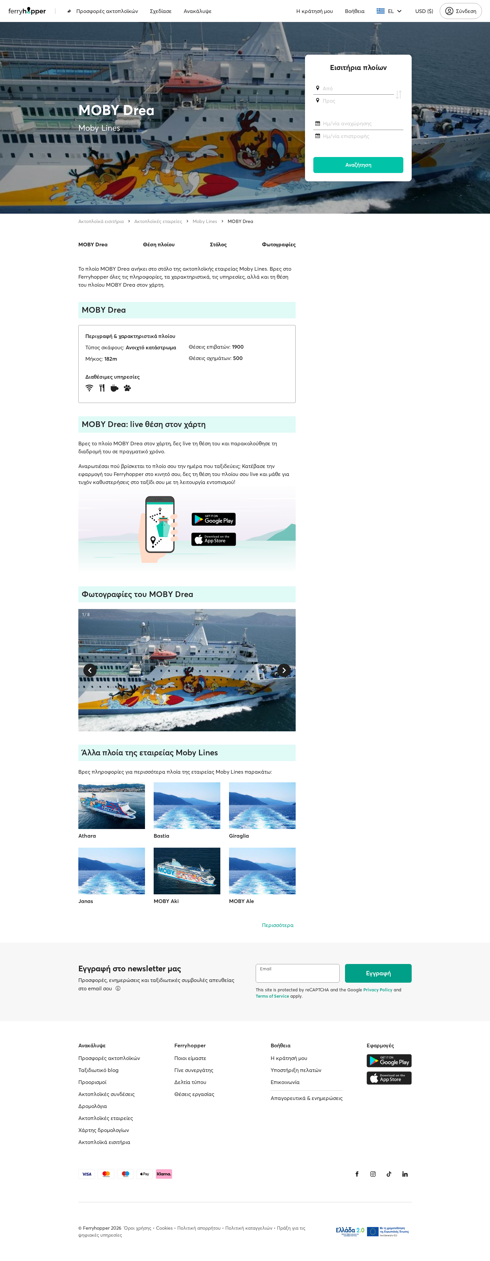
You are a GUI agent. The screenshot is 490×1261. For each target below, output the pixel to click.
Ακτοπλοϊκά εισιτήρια (101, 221)
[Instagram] (373, 1174)
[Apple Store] (389, 1078)
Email (265, 969)
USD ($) (424, 11)
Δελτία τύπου (190, 1082)
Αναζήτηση (358, 165)
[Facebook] (357, 1174)
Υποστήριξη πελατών (296, 1070)
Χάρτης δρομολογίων (103, 1130)
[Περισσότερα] (118, 988)
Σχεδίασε (161, 11)
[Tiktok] (389, 1174)
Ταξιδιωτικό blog (98, 1070)
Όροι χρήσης (137, 1228)
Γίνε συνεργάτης (193, 1070)
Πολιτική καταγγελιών (248, 1228)
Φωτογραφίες (279, 244)
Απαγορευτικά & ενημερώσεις (307, 1098)
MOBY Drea (240, 221)
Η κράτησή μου (314, 11)
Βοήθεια (355, 11)
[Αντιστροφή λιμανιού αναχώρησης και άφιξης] (398, 94)
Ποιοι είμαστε (190, 1058)
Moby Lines (205, 221)
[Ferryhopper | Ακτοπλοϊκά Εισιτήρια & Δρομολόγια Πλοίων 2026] (27, 11)
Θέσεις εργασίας (194, 1094)
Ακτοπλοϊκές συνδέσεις (106, 1094)
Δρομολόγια (92, 1106)
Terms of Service (272, 996)
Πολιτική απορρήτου (199, 1228)
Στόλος (218, 244)
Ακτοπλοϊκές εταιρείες (158, 221)
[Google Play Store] (389, 1060)
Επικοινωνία (285, 1082)
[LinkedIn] (405, 1174)
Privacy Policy (377, 989)
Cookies (164, 1228)
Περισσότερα (278, 925)
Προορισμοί (92, 1082)
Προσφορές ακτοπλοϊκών (107, 11)
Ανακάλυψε (198, 11)
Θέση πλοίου (159, 244)
